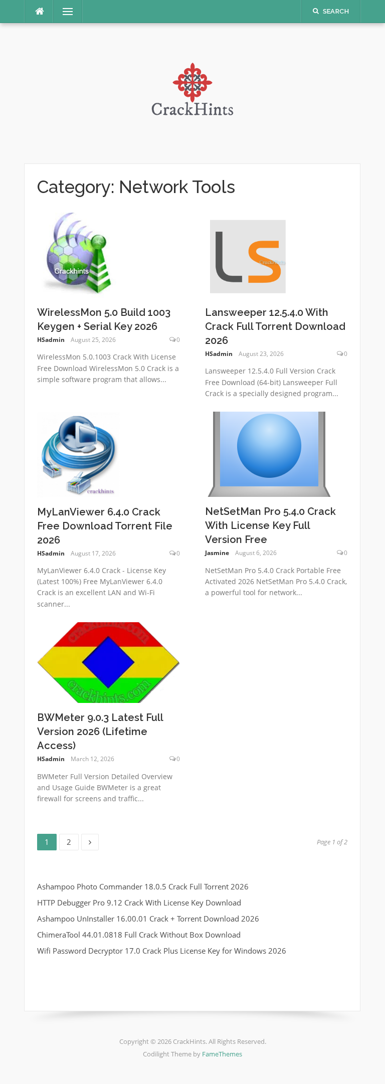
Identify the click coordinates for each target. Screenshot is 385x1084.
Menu (64, 12)
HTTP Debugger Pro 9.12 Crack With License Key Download (139, 902)
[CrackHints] (192, 92)
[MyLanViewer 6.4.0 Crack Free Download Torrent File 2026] (78, 453)
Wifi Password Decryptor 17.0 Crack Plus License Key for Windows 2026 (161, 951)
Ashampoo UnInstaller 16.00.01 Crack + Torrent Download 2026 (148, 919)
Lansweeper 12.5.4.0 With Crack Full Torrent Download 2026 (275, 326)
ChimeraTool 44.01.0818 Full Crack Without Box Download (139, 935)
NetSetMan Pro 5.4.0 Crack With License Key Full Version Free (270, 525)
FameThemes (222, 1053)
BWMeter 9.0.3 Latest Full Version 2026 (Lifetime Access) (100, 731)
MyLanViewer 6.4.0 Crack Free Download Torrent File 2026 (104, 526)
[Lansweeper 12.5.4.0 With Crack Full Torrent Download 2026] (247, 254)
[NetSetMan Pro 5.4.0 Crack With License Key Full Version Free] (269, 453)
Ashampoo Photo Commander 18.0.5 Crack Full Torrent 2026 (143, 886)
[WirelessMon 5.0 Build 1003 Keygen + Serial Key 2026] (79, 254)
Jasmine (217, 553)
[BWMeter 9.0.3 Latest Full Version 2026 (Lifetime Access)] (108, 662)
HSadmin (51, 339)
